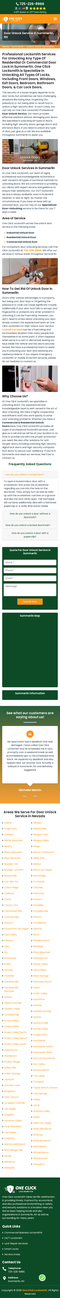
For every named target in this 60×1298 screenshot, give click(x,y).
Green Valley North (15, 1032)
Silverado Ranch (42, 981)
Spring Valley (40, 1028)
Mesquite (9, 1167)
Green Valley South (15, 1044)
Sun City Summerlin (44, 1058)
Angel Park (10, 828)
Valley (36, 1099)
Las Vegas (10, 1109)
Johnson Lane (12, 1085)
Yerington (38, 1164)
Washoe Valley (41, 1111)
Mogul (36, 846)
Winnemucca (40, 1152)
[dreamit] (12, 19)
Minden (37, 822)
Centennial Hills (13, 911)
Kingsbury (10, 1091)
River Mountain (41, 952)
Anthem (9, 834)
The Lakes (39, 1076)
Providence (39, 922)
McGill (7, 1156)
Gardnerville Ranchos (11, 989)
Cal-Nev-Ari (11, 881)
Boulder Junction (14, 870)
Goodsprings (11, 1014)
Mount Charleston (43, 852)
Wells (36, 1117)
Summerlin (18, 46)
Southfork (39, 999)
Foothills (9, 975)
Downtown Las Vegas (16, 928)
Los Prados (10, 1132)
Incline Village (12, 1061)
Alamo (8, 822)
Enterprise (10, 958)
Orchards (38, 881)
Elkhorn (8, 940)
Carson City (11, 905)
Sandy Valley (40, 964)
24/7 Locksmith (13, 1238)
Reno (36, 934)
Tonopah (38, 1081)
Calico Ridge (11, 887)
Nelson (37, 864)
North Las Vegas (42, 870)
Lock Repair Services (16, 1243)
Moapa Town (40, 834)
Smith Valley (40, 993)
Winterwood (40, 1158)
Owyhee (38, 887)
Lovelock (9, 1138)
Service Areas (12, 1254)
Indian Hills (10, 1067)
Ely (6, 952)
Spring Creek (40, 1023)
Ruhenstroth (40, 958)
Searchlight (39, 970)
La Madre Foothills (14, 1103)
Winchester (40, 1146)
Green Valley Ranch (15, 1038)
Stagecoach (40, 1034)
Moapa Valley (41, 840)
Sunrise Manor (41, 1070)
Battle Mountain (13, 840)
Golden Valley (12, 1008)
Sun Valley (39, 1064)
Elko (6, 946)
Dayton (8, 922)
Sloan (36, 987)
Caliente (9, 893)
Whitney (38, 1134)
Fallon (7, 964)
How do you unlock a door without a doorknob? (30, 515)
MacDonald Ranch (14, 1144)
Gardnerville (11, 981)
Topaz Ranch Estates (45, 1087)
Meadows (9, 1161)
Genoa (8, 997)
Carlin (7, 899)
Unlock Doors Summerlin (40, 46)
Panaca (37, 899)
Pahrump (38, 893)
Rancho (37, 928)
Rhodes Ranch (41, 940)
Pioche (37, 917)
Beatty (8, 846)
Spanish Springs (42, 1011)
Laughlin (9, 1114)
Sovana (37, 1005)
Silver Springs (40, 975)
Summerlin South (43, 1046)
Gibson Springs (12, 1003)
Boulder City (11, 864)
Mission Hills (39, 828)
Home (5, 46)
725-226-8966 (31, 3)
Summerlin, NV (16, 1281)
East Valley (10, 934)
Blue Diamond (12, 858)
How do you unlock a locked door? (24, 474)
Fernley (8, 970)
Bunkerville (10, 875)
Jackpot (9, 1079)
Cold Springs (11, 917)
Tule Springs (40, 1093)
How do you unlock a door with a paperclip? (30, 534)
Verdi (36, 1105)
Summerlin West (42, 1052)
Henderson (10, 1056)
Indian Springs (12, 1073)
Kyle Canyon (11, 1097)
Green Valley (11, 1026)
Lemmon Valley (13, 1120)
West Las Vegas (42, 1123)
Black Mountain (13, 852)
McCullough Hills (13, 1150)
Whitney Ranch (42, 1140)
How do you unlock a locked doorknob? (27, 525)
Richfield (38, 946)
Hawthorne (10, 1050)
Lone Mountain (12, 1126)
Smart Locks (11, 1249)
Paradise (38, 905)
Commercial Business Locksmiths (23, 1232)
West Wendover (42, 1129)
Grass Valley (11, 1020)
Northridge (39, 875)
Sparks (37, 1017)
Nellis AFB (38, 858)
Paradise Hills (40, 911)
